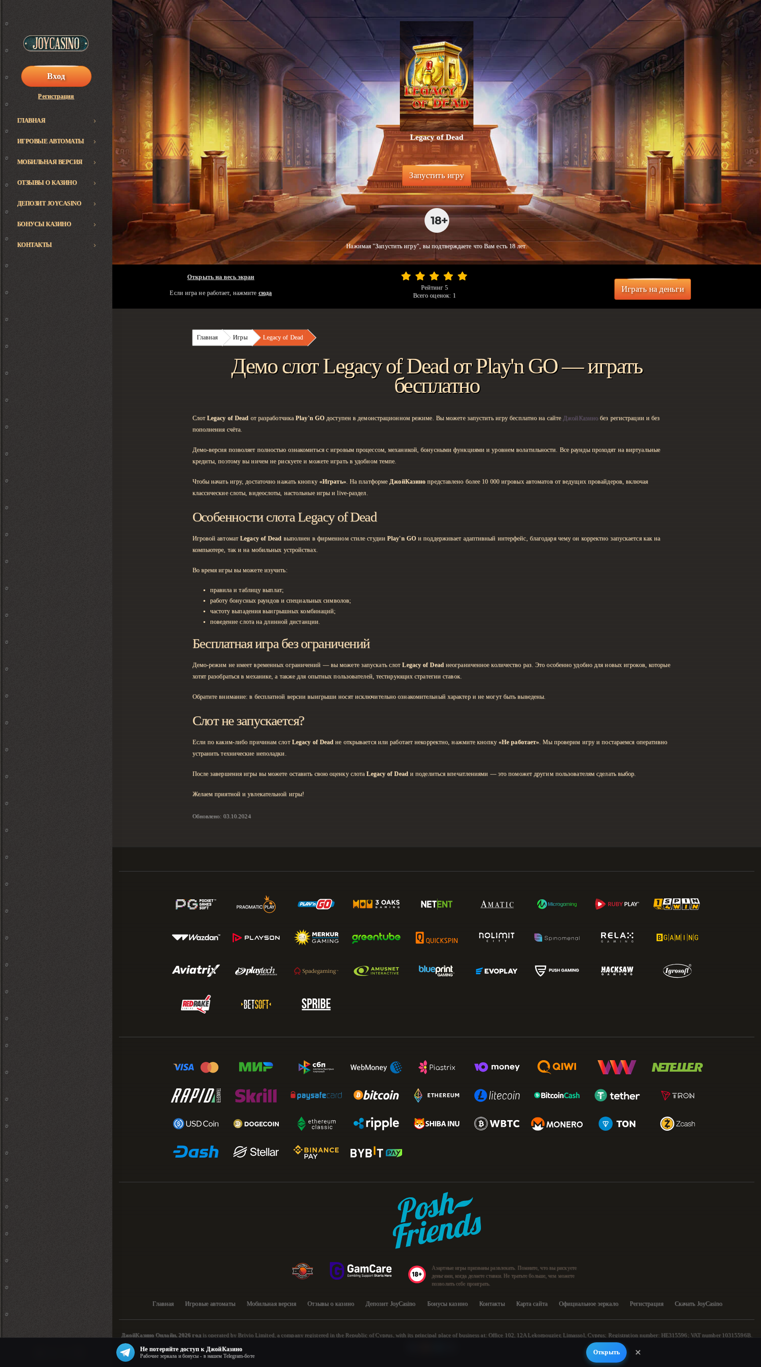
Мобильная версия (49, 162)
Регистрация (56, 96)
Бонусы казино (44, 224)
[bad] (406, 276)
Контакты (34, 245)
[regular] (434, 276)
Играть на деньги (652, 289)
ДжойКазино (580, 418)
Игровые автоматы (50, 141)
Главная (31, 120)
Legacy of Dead (283, 337)
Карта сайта (531, 1303)
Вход (56, 76)
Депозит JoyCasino (49, 203)
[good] (448, 276)
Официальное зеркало (588, 1303)
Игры (240, 337)
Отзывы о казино (47, 182)
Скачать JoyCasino (699, 1303)
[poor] (420, 276)
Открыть (606, 1352)
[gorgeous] (462, 276)
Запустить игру (436, 175)
